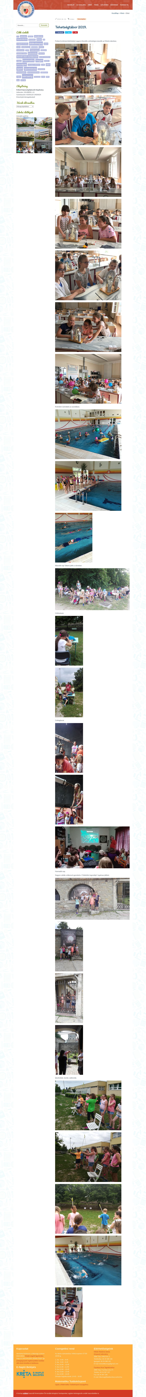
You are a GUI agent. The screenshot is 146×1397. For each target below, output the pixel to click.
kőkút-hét (41, 53)
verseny (27, 76)
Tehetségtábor (81, 19)
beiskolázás (22, 39)
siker (48, 65)
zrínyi (43, 77)
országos (21, 64)
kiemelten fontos (21, 53)
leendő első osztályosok (27, 57)
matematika (28, 60)
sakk (43, 65)
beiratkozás (38, 36)
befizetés (30, 36)
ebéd (18, 47)
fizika (27, 50)
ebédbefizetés (26, 47)
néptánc (47, 60)
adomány (23, 36)
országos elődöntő (34, 65)
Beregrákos (32, 39)
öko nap (23, 80)
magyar (19, 61)
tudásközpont (44, 72)
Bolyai (39, 39)
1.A (18, 36)
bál (44, 39)
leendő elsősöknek (45, 57)
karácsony (43, 50)
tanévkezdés (41, 69)
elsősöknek (34, 47)
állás (47, 76)
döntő (46, 44)
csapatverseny (22, 44)
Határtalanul (34, 50)
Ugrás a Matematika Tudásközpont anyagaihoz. (72, 1384)
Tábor (19, 77)
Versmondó (37, 76)
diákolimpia (36, 43)
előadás (41, 47)
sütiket (25, 1393)
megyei (39, 60)
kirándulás (32, 53)
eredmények (20, 50)
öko (18, 80)
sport (20, 68)
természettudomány (33, 72)
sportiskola (30, 68)
